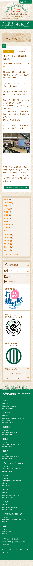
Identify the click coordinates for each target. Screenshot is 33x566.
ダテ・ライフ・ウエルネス (13, 463)
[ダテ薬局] (17, 11)
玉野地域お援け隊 (11, 289)
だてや (6, 206)
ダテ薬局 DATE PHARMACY (16, 393)
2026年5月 (7, 241)
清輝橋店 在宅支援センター (13, 514)
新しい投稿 (24, 187)
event (6, 199)
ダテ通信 (12, 281)
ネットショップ (27, 26)
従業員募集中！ (14, 265)
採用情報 (17, 25)
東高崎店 (7, 224)
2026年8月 (7, 235)
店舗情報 (9, 25)
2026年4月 (7, 244)
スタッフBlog (13, 271)
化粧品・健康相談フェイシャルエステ (12, 344)
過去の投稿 (8, 187)
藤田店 (6, 230)
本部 (5, 221)
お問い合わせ (27, 2)
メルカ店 (7, 209)
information (8, 203)
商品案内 (22, 25)
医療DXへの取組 (11, 369)
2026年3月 (7, 247)
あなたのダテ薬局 (13, 26)
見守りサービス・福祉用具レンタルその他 (13, 316)
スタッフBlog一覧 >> (11, 254)
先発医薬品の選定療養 (13, 374)
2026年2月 (7, 250)
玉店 (4, 526)
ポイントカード (14, 276)
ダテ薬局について (4, 26)
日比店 (6, 218)
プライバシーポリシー (13, 378)
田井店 (6, 227)
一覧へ (16, 187)
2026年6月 (7, 238)
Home (4, 34)
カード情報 (19, 549)
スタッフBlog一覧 (13, 34)
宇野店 (6, 212)
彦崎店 (6, 215)
